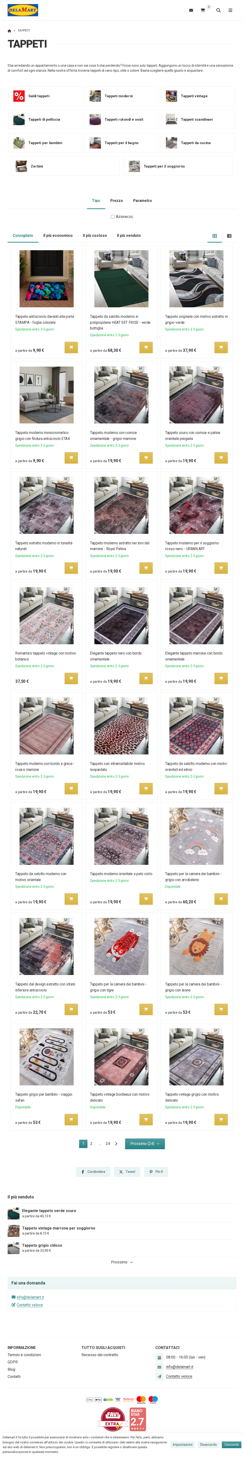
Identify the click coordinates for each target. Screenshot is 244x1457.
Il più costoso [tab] (95, 235)
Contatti (14, 1376)
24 (108, 1143)
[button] (71, 347)
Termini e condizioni (24, 1355)
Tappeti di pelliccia (44, 119)
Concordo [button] (231, 1444)
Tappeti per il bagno (122, 143)
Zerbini (37, 166)
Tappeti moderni (119, 96)
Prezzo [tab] (116, 200)
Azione (124, 216)
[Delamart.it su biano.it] (137, 1419)
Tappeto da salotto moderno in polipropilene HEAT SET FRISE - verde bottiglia (120, 322)
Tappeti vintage (194, 96)
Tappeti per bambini (45, 143)
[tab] (215, 236)
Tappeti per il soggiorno (164, 166)
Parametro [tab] (142, 200)
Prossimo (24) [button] (142, 1143)
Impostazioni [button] (183, 1444)
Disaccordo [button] (208, 1444)
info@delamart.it (30, 1297)
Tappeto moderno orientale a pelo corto (121, 874)
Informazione (22, 1347)
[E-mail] (191, 10)
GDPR (13, 1362)
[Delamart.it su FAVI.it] (113, 1419)
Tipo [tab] (96, 200)
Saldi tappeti (38, 96)
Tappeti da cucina (196, 143)
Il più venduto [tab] (129, 235)
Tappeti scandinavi (197, 119)
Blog (11, 1369)
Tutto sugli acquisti (103, 1347)
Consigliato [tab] (23, 235)
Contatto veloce (30, 1305)
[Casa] (23, 10)
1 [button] (84, 1144)
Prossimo (119, 1262)
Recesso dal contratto (99, 1355)
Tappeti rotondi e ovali (124, 119)
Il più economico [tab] (58, 235)
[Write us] (159, 1376)
